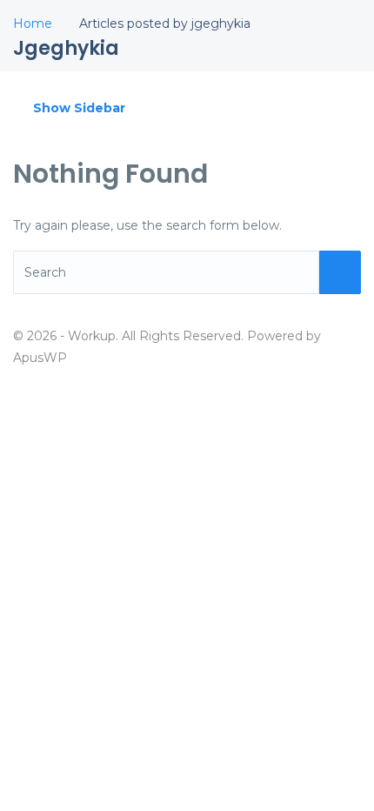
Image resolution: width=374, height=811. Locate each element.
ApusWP (40, 357)
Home (32, 23)
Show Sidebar (77, 108)
